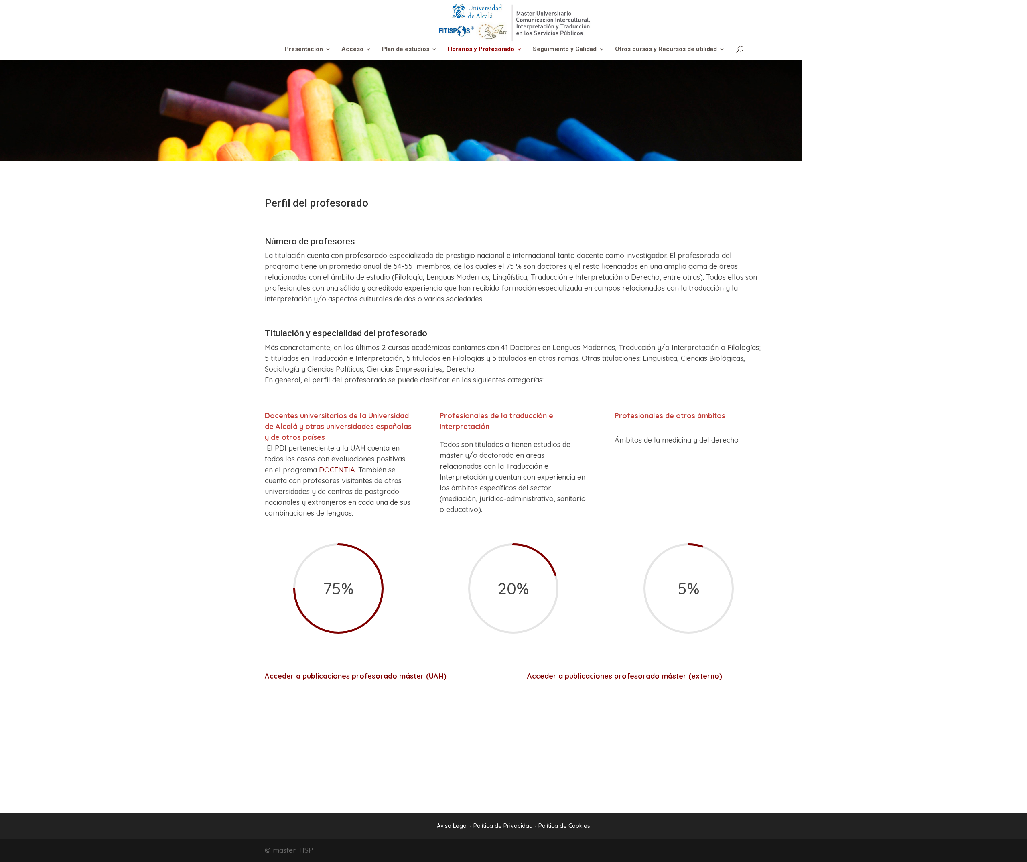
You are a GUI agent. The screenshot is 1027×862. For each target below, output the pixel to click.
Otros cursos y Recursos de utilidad (666, 49)
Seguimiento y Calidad (565, 49)
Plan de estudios (405, 49)
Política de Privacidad (503, 825)
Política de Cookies (564, 825)
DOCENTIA (337, 469)
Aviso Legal (452, 825)
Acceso (352, 49)
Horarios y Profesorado (481, 49)
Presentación (304, 49)
